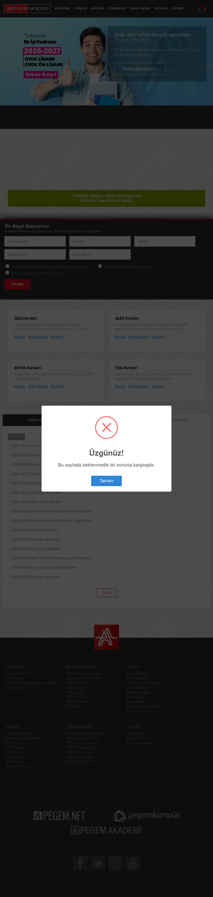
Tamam (106, 480)
